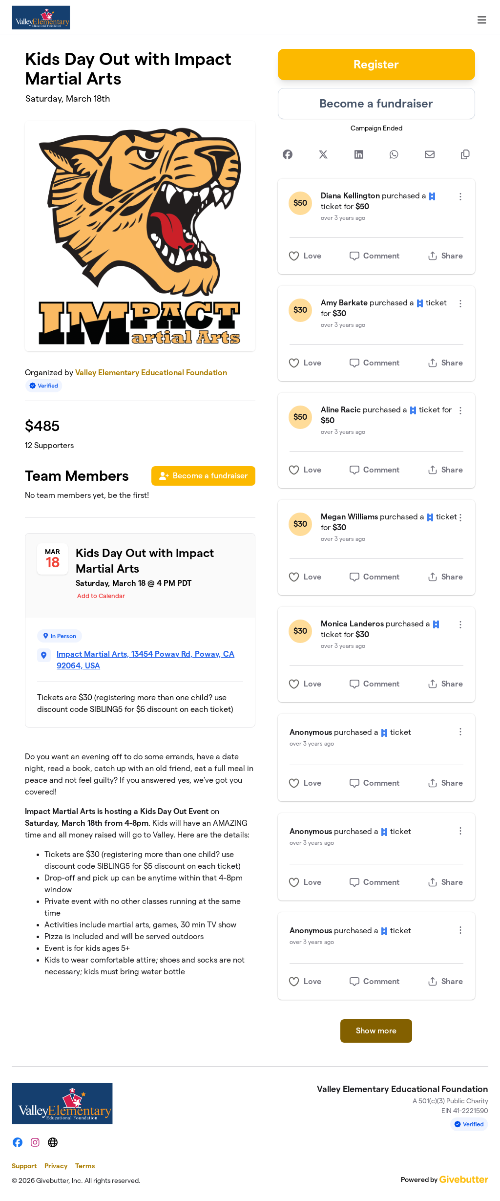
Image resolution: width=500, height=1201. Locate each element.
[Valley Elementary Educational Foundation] (41, 17)
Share (452, 256)
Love (312, 256)
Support (24, 1166)
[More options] (460, 197)
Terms (85, 1166)
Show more (376, 1031)
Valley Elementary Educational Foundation (151, 372)
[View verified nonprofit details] (44, 386)
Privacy (55, 1166)
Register (376, 64)
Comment (381, 256)
